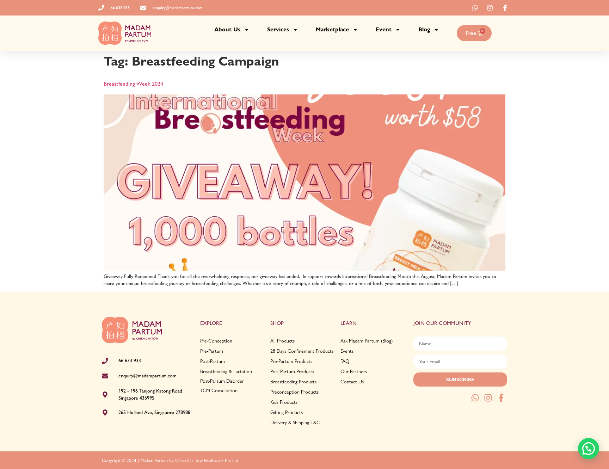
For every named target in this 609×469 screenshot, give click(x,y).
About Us (227, 29)
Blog (424, 29)
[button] (588, 448)
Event (384, 29)
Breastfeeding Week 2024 (133, 83)
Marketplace (332, 29)
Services (278, 29)
